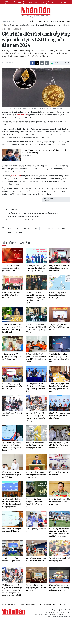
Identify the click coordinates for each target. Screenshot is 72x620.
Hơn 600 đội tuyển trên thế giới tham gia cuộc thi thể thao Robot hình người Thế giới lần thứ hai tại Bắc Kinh (59, 532)
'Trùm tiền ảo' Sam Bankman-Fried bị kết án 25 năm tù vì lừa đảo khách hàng (45, 151)
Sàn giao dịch (61, 228)
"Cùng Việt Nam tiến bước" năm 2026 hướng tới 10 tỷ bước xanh (11, 295)
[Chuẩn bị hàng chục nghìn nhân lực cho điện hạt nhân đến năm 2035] (59, 433)
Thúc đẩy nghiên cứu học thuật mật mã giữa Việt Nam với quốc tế (36, 587)
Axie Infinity (26, 228)
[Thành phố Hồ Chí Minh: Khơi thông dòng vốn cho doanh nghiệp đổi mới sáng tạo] (59, 344)
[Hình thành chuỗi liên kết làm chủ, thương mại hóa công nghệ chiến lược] (36, 433)
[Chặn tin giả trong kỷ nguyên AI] (36, 519)
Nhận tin (65, 2)
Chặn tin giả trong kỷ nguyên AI (36, 530)
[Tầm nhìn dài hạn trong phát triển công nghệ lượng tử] (12, 519)
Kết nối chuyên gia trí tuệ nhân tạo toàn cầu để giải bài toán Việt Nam (12, 474)
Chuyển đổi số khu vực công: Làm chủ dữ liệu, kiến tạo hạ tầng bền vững (59, 415)
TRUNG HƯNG (48, 199)
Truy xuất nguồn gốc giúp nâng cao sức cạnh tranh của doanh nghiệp (12, 386)
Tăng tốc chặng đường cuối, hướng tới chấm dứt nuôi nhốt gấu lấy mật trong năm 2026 (35, 503)
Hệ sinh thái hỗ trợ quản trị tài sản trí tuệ (58, 473)
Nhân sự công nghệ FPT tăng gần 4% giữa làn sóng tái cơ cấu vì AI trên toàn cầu (12, 356)
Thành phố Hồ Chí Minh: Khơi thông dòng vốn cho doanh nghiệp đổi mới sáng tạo (59, 358)
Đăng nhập (70, 2)
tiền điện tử (22, 115)
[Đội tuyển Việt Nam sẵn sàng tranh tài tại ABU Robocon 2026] (36, 548)
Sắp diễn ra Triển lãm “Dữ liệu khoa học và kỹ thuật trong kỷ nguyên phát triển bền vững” (35, 417)
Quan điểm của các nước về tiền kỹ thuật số (21, 220)
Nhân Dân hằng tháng (62, 21)
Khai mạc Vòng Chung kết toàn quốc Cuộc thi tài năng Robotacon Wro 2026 (59, 587)
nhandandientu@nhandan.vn (61, 616)
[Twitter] (37, 63)
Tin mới (57, 2)
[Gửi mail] (42, 63)
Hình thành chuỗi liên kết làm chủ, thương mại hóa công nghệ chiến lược (35, 445)
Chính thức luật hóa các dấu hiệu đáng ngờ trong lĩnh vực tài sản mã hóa (36, 474)
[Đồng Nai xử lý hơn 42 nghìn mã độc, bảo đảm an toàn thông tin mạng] (59, 489)
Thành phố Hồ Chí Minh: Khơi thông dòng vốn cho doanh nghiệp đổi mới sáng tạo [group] (29, 25)
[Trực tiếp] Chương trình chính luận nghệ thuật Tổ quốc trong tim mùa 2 (11, 268)
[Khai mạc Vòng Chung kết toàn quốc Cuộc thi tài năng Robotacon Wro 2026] (59, 575)
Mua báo (53, 2)
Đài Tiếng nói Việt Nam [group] (47, 605)
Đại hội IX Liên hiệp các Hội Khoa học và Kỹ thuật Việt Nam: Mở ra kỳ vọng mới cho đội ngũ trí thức (12, 446)
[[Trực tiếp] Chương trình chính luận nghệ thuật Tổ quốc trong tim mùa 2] (12, 255)
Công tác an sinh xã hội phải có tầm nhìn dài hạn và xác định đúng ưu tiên (59, 268)
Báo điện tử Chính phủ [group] (9, 605)
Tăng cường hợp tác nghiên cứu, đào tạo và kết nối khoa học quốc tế (59, 327)
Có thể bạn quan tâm (16, 243)
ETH (17, 228)
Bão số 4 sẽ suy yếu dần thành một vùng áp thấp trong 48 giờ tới (57, 295)
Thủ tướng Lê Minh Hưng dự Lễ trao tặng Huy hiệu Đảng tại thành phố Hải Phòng (36, 268)
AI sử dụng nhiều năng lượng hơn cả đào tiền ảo (22, 216)
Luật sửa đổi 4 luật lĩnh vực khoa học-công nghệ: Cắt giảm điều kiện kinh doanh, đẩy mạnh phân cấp (11, 503)
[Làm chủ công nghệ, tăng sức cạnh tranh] (12, 403)
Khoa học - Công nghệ (11, 29)
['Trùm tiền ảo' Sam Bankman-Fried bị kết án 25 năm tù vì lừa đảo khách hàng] (11, 155)
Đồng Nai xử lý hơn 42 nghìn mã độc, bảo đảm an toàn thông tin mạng (59, 501)
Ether (35, 228)
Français (29, 2)
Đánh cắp (50, 228)
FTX (42, 228)
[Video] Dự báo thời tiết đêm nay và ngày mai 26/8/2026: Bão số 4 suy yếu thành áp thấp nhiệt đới (12, 328)
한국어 (47, 2)
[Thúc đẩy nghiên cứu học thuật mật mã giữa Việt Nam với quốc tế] (36, 575)
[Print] (47, 63)
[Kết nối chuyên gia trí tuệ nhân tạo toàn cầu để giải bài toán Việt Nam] (12, 462)
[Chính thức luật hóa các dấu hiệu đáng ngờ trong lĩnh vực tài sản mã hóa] (36, 462)
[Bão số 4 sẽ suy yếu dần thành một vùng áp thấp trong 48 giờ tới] (59, 282)
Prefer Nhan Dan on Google (61, 63)
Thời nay (33, 21)
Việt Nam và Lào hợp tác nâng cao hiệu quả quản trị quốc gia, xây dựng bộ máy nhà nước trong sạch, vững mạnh (35, 297)
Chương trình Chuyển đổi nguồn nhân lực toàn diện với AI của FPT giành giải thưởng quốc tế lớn (36, 358)
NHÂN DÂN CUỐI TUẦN (45, 21)
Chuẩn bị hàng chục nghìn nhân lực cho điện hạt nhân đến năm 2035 (58, 445)
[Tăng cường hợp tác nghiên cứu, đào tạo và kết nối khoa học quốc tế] (59, 314)
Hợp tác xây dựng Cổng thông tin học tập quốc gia (11, 559)
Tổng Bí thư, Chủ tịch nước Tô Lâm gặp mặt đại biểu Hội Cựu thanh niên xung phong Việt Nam (36, 328)
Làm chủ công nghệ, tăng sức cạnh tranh (12, 414)
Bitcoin (10, 228)
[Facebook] (32, 63)
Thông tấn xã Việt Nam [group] (28, 605)
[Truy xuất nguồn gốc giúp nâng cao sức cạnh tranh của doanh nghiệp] (12, 374)
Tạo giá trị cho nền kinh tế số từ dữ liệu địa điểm (59, 559)
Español (42, 2)
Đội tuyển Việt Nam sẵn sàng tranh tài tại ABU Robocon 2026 (36, 560)
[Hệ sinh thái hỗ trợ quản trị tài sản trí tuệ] (59, 462)
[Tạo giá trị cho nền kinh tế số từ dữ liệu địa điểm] (59, 548)
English (19, 2)
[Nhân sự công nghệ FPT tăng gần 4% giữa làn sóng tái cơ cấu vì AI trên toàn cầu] (12, 344)
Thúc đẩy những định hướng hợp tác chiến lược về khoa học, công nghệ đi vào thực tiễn (59, 387)
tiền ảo (9, 232)
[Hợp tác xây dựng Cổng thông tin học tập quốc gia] (12, 548)
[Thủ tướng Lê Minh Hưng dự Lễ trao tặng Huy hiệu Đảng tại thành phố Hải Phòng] (36, 255)
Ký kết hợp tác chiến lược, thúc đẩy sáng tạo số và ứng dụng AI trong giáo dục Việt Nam (35, 387)
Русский (36, 2)
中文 (23, 2)
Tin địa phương (61, 2)
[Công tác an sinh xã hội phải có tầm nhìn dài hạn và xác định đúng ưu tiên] (59, 255)
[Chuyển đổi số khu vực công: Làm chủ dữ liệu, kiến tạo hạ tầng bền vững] (59, 403)
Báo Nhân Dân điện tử (36, 12)
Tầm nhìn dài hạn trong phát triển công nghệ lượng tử (12, 530)
